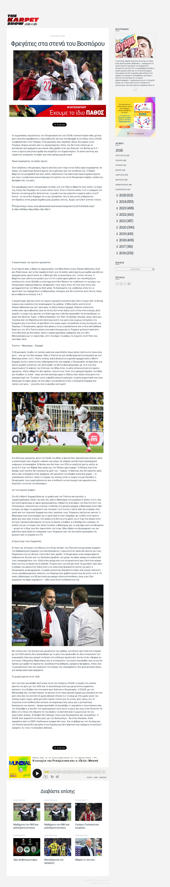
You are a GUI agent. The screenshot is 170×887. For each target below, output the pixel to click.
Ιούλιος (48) (121, 160)
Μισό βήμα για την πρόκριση (54, 861)
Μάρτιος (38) (122, 180)
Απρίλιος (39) (122, 175)
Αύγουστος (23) (122, 155)
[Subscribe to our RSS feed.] (117, 284)
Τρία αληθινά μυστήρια (25, 859)
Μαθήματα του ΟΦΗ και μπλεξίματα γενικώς (25, 826)
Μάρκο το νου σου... (85, 859)
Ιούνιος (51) (121, 165)
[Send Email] (129, 284)
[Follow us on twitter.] (121, 284)
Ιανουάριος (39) (123, 189)
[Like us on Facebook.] (125, 284)
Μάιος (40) (120, 170)
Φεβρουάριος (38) (124, 184)
